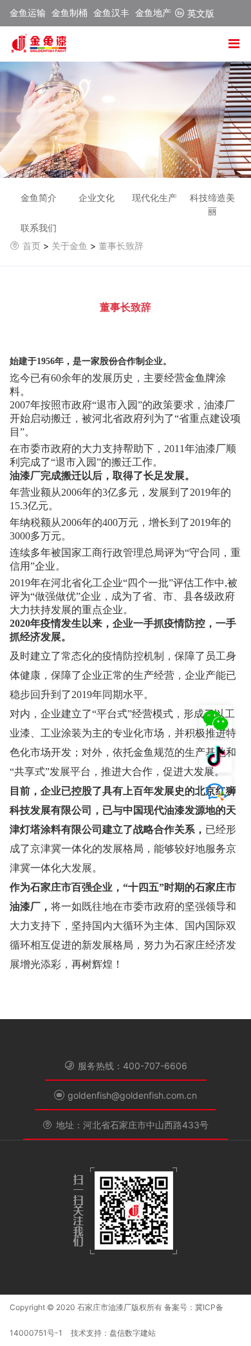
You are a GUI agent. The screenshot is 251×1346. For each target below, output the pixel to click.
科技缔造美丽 (212, 204)
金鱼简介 (39, 197)
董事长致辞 (121, 245)
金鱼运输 (28, 12)
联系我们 (39, 227)
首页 (32, 245)
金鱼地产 (153, 12)
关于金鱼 (69, 245)
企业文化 (97, 197)
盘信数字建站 (132, 1333)
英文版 (199, 13)
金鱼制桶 (69, 12)
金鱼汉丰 (111, 12)
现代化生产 (154, 197)
